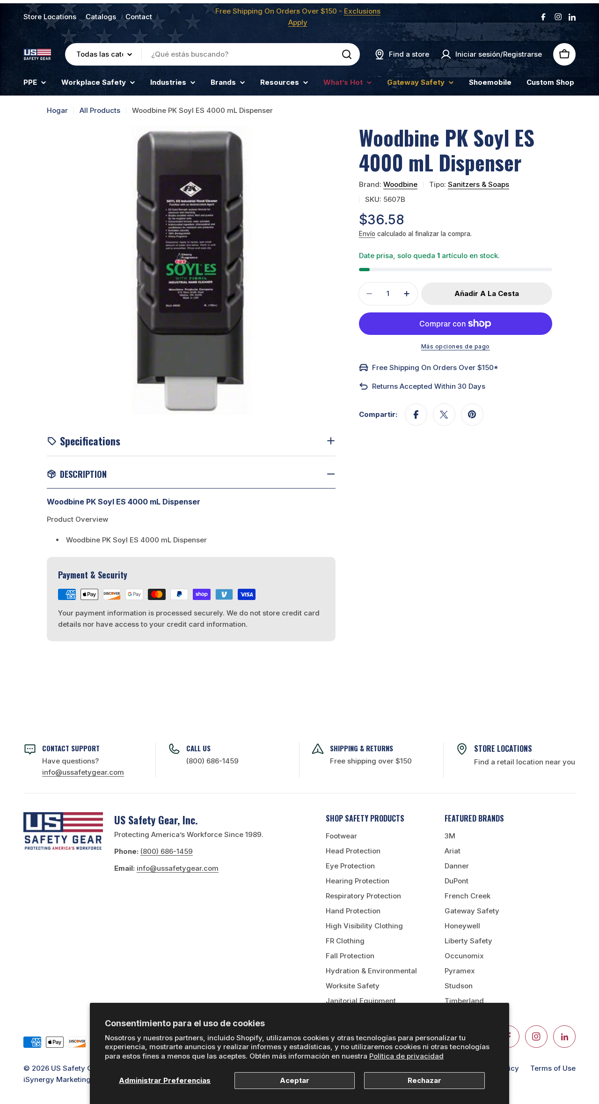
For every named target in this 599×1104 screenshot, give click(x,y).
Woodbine (400, 184)
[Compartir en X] (444, 414)
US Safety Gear (77, 1068)
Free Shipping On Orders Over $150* (435, 367)
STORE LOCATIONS (503, 748)
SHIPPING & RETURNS (361, 748)
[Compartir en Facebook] (416, 414)
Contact (138, 16)
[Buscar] (346, 54)
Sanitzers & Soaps (478, 184)
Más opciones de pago (455, 346)
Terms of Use (553, 1068)
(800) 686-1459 (212, 760)
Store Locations (49, 16)
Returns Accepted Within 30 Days (428, 386)
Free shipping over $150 (371, 760)
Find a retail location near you (524, 761)
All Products (100, 110)
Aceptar (294, 1080)
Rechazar (424, 1080)
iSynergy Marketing (57, 1079)
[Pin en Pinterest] (472, 414)
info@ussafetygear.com (178, 868)
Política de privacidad (406, 1056)
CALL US (198, 748)
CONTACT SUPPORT (71, 748)
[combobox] (212, 54)
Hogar (57, 110)
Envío (367, 233)
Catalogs (101, 16)
